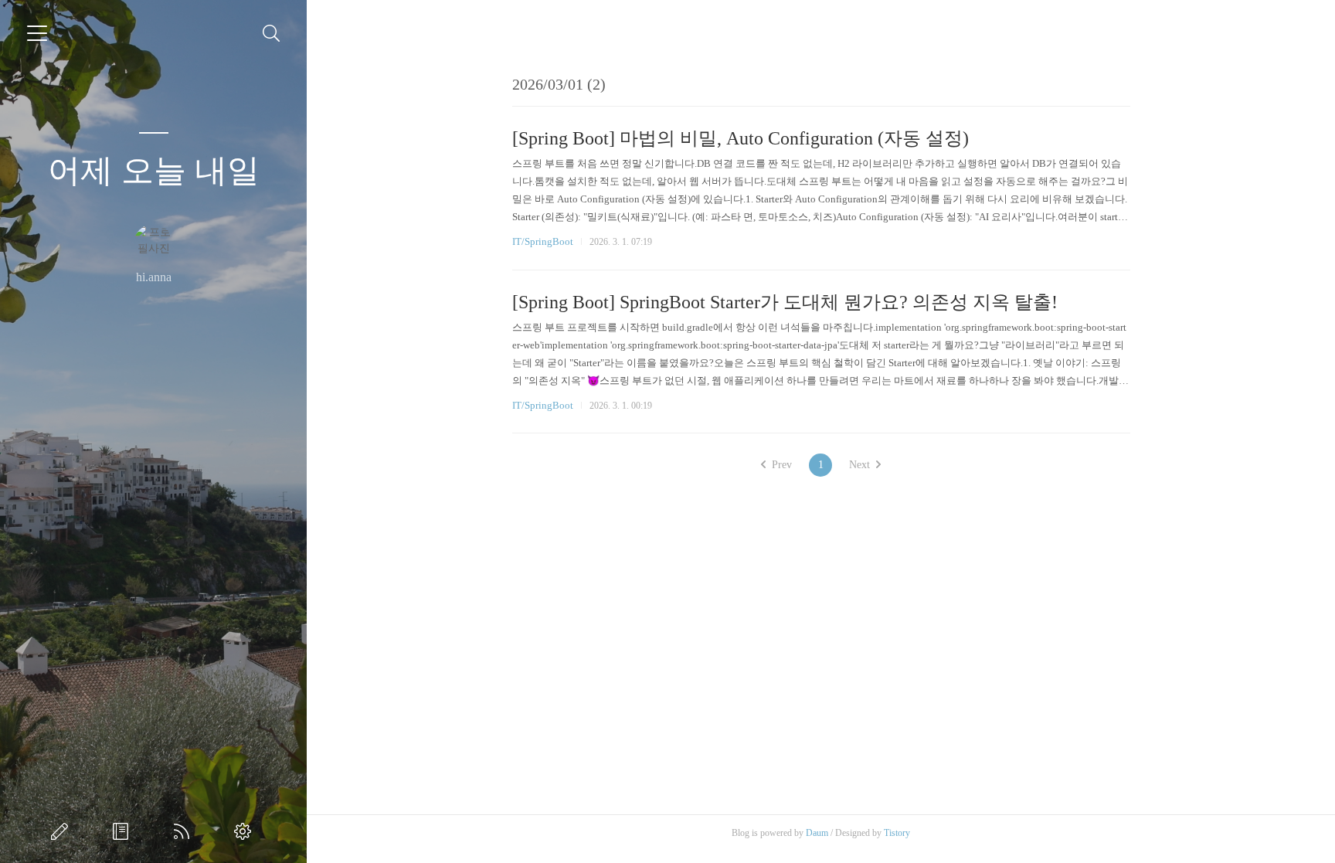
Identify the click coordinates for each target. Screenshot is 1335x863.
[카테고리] (37, 33)
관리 (245, 831)
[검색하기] (271, 33)
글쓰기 (62, 831)
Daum (817, 832)
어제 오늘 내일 (154, 171)
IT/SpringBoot (542, 241)
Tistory (897, 832)
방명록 (123, 831)
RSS (184, 831)
